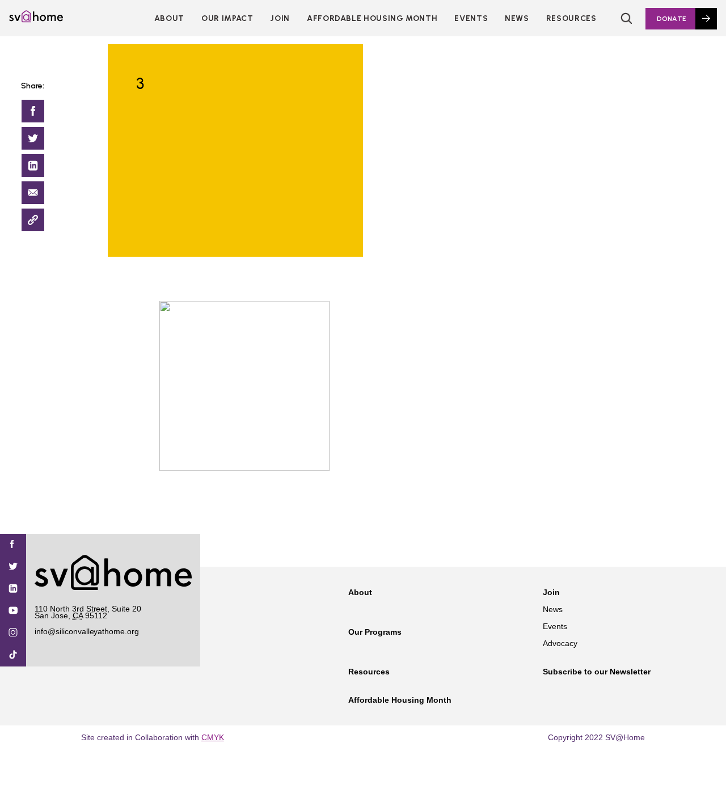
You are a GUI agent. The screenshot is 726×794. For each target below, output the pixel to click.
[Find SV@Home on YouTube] (13, 611)
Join (551, 592)
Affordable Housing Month (372, 18)
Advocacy (560, 643)
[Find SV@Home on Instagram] (13, 633)
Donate (671, 19)
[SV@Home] (36, 19)
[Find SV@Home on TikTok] (13, 655)
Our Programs (375, 631)
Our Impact (227, 18)
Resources (571, 18)
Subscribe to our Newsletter (597, 671)
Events (471, 18)
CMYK (212, 737)
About (169, 18)
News (517, 18)
